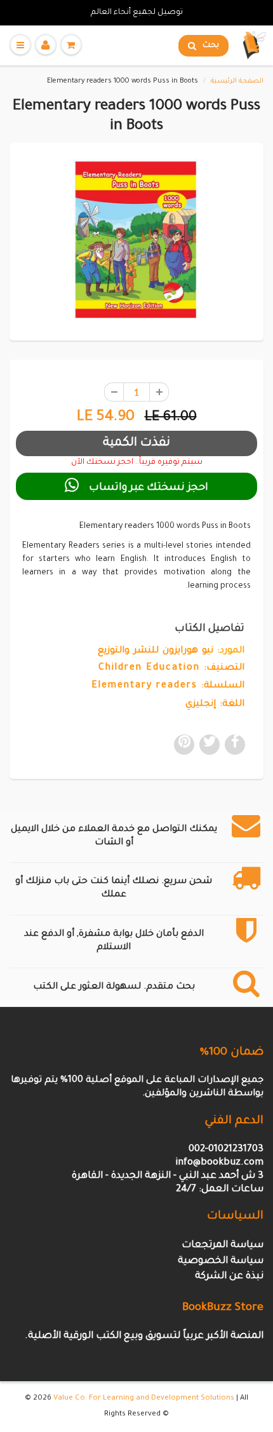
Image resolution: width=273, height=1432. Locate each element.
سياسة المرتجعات (222, 1245)
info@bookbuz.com (219, 1163)
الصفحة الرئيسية (237, 81)
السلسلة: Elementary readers (167, 686)
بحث (211, 45)
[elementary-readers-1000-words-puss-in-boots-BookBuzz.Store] (136, 240)
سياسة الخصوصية (220, 1261)
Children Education (149, 668)
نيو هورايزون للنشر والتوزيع (155, 651)
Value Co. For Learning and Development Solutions (143, 1399)
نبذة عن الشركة (229, 1276)
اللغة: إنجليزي (214, 704)
